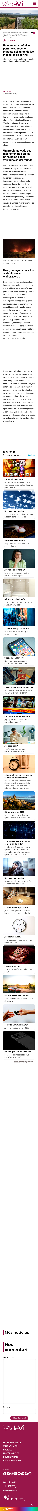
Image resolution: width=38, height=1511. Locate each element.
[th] (26, 1474)
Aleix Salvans (8, 92)
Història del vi (11, 1453)
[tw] (8, 1474)
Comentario (8, 1357)
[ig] (12, 1474)
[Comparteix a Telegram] (14, 452)
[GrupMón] (19, 1509)
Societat (8, 1450)
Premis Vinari (10, 1457)
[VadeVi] (11, 7)
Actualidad (11, 41)
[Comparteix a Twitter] (4, 452)
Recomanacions (12, 1460)
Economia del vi (12, 1442)
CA (30, 3)
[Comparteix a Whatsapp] (11, 452)
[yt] (23, 1474)
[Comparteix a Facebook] (7, 452)
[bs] (29, 1474)
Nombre (6, 1407)
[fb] (5, 1474)
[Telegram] (16, 1474)
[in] (19, 1474)
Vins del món (10, 1446)
